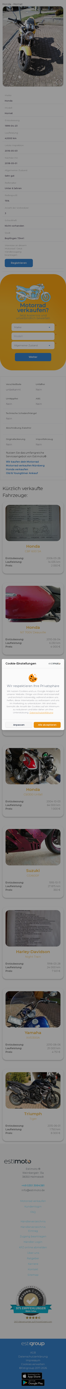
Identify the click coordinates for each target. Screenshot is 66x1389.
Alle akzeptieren (47, 724)
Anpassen (19, 724)
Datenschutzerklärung (41, 712)
